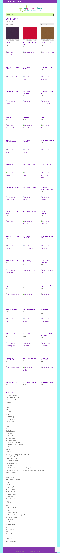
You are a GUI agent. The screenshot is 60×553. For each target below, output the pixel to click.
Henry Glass (9, 475)
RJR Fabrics (9, 522)
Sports (8, 527)
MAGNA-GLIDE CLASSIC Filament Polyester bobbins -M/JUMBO (25, 470)
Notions (8, 505)
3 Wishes (8, 402)
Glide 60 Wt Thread (12, 460)
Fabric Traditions (11, 436)
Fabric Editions (10, 433)
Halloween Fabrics (11, 472)
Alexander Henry (11, 405)
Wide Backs (9, 539)
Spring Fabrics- (10, 529)
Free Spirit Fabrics (11, 440)
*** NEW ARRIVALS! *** (13, 395)
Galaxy (8, 449)
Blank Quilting (10, 417)
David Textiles (10, 426)
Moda (7, 501)
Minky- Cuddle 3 (10, 499)
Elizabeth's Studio (11, 431)
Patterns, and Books (12, 512)
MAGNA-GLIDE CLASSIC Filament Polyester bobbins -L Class (24, 468)
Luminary (9, 465)
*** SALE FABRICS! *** (12, 397)
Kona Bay (8, 484)
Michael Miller (10, 496)
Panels (8, 510)
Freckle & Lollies (10, 438)
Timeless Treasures (11, 534)
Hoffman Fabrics (10, 477)
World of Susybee (11, 541)
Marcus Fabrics (10, 492)
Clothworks (9, 424)
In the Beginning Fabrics (13, 480)
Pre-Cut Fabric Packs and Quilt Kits (16, 515)
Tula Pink (9, 447)
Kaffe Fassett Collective (13, 442)
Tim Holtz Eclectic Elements (15, 444)
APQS (7, 407)
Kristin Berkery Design (39, 551)
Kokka (7, 482)
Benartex (8, 414)
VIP (7, 536)
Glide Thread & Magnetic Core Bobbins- (17, 454)
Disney (8, 429)
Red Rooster (9, 519)
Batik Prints (9, 412)
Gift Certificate (10, 452)
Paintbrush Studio (11, 507)
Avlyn (7, 409)
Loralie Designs (10, 489)
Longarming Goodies (12, 487)
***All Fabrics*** (11, 400)
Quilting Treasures (11, 517)
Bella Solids (10, 503)
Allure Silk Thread (12, 458)
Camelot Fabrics (10, 419)
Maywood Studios (11, 494)
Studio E (8, 531)
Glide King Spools (12, 463)
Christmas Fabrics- (11, 421)
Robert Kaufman (10, 524)
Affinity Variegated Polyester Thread (17, 456)
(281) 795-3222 (17, 1)
